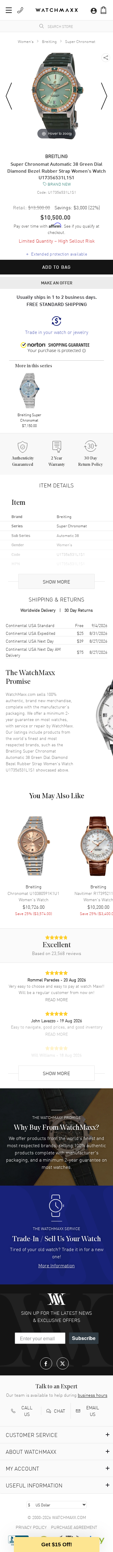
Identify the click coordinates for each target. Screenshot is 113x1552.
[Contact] (20, 10)
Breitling (49, 41)
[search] (41, 26)
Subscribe (84, 1338)
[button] (103, 10)
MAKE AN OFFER (56, 282)
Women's (25, 41)
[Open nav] (9, 10)
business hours (92, 1395)
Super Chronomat (80, 41)
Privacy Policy (31, 1527)
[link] (56, 325)
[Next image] (104, 96)
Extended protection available (56, 253)
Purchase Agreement (74, 1527)
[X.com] (63, 1363)
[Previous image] (9, 96)
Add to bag (56, 267)
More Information (56, 1265)
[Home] (57, 10)
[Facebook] (46, 1363)
